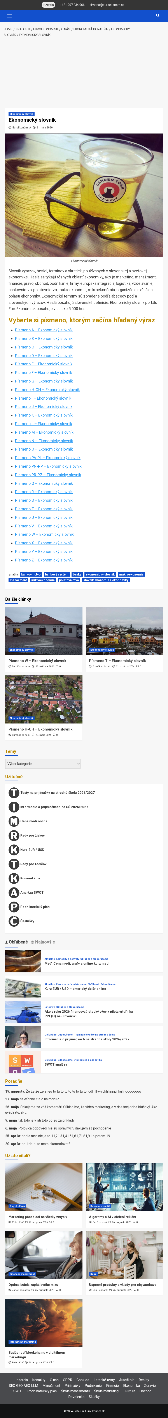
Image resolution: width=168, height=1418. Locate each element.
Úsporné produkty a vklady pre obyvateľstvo (122, 1285)
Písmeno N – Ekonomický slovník (44, 440)
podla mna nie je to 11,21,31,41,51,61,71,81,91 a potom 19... (67, 1136)
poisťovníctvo (69, 580)
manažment (18, 580)
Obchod (145, 1391)
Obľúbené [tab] (18, 942)
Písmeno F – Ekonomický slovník (43, 372)
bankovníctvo (31, 574)
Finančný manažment (22, 1274)
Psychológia (17, 1206)
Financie (112, 1386)
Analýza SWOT (31, 893)
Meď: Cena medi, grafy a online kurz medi (77, 963)
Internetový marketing (23, 1341)
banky (77, 574)
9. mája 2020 (45, 127)
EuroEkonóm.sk (21, 127)
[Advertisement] (84, 72)
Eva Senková (100, 1222)
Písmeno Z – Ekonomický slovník (44, 560)
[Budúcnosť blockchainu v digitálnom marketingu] (43, 1323)
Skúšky (94, 1397)
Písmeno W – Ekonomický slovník (44, 534)
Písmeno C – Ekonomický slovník (44, 347)
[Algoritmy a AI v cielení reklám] (124, 1187)
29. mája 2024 (43, 735)
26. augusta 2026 (121, 1222)
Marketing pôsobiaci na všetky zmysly (38, 1217)
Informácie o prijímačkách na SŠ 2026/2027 (53, 807)
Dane (93, 1274)
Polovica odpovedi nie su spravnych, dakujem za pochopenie (64, 1128)
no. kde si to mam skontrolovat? (46, 1144)
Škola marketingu (107, 1391)
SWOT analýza (56, 1064)
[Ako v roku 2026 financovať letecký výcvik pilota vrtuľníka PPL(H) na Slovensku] (23, 1018)
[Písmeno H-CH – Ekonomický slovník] (43, 699)
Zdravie (150, 1386)
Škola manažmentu (75, 1391)
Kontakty (39, 1380)
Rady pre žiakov (32, 835)
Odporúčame (100, 959)
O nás (54, 1380)
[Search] (158, 15)
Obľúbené (86, 959)
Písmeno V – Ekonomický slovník (44, 526)
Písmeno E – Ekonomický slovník (43, 364)
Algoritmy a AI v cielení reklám (112, 1217)
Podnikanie (93, 1386)
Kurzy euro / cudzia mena (71, 984)
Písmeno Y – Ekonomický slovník (44, 551)
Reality (144, 1380)
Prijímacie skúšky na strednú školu (94, 1035)
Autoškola (126, 1380)
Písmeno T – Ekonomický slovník (44, 509)
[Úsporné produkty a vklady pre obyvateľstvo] (124, 1255)
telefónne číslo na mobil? (39, 1099)
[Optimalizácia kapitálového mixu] (43, 1255)
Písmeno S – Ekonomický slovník (44, 500)
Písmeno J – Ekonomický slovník (43, 406)
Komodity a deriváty (67, 959)
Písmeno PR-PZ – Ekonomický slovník (48, 475)
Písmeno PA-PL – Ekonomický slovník (47, 457)
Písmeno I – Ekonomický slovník (43, 398)
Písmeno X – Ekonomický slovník (44, 543)
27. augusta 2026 (38, 1222)
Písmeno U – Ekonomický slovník (44, 517)
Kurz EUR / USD (31, 850)
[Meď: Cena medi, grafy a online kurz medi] (23, 968)
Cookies (83, 1380)
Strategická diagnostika (88, 1060)
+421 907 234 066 (72, 5)
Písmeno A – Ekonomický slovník (44, 330)
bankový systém (56, 574)
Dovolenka (76, 1397)
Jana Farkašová (21, 1290)
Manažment (51, 1386)
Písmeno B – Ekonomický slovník (44, 338)
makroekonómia (131, 574)
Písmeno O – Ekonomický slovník (44, 449)
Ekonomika (131, 1386)
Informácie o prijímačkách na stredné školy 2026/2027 (87, 1039)
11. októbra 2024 (125, 666)
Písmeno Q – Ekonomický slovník (44, 483)
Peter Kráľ (17, 1222)
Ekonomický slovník (21, 114)
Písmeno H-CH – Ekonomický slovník (47, 389)
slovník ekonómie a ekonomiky (105, 580)
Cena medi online (33, 821)
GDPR (67, 1380)
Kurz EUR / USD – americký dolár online (75, 989)
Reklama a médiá (100, 1206)
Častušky (26, 921)
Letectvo (50, 1007)
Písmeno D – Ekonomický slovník (44, 355)
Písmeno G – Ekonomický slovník (44, 381)
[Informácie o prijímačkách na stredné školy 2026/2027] (23, 1044)
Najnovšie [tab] (44, 942)
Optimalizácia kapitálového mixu (33, 1285)
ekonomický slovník (100, 574)
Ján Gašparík (100, 1290)
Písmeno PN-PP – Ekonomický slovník (48, 466)
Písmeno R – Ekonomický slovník (44, 491)
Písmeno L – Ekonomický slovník (43, 423)
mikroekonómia (43, 580)
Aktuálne (50, 959)
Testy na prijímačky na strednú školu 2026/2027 (57, 793)
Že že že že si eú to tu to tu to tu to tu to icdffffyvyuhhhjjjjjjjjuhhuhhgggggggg (83, 1091)
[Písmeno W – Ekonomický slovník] (43, 631)
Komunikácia (29, 878)
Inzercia (22, 1380)
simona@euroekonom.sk (107, 5)
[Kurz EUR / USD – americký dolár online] (23, 993)
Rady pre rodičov (32, 864)
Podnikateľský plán (34, 907)
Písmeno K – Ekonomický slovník (44, 415)
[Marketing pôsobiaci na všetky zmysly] (43, 1187)
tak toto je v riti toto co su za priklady (46, 1120)
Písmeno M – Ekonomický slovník (44, 432)
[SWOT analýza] (23, 1069)
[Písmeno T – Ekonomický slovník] (124, 631)
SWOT (18, 1391)
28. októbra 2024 (44, 666)
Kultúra (130, 1391)
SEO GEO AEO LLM (23, 1386)
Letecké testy (104, 1380)
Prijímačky (72, 1386)
